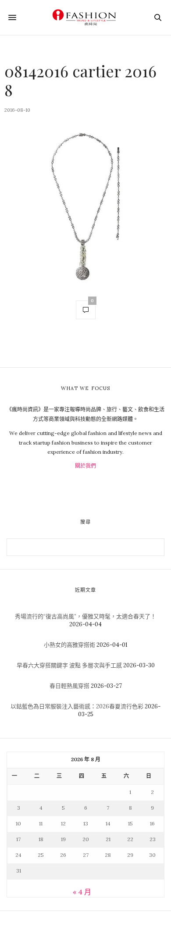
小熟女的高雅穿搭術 (69, 645)
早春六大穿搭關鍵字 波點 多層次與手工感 (69, 665)
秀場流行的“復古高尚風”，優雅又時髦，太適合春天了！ (85, 616)
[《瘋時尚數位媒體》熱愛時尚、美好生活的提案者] (85, 17)
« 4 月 (82, 891)
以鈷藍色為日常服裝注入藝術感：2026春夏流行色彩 (77, 706)
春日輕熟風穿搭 (69, 686)
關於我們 (85, 465)
